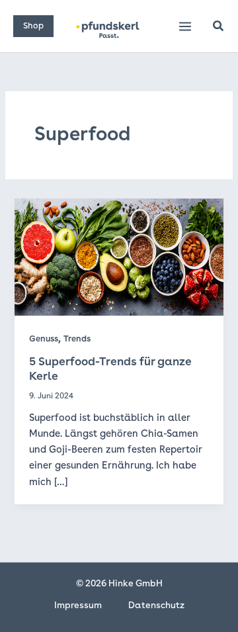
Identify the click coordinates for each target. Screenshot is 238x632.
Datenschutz (156, 605)
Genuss (43, 338)
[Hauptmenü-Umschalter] (185, 26)
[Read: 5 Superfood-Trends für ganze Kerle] (119, 256)
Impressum (78, 605)
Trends (77, 338)
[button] (33, 26)
